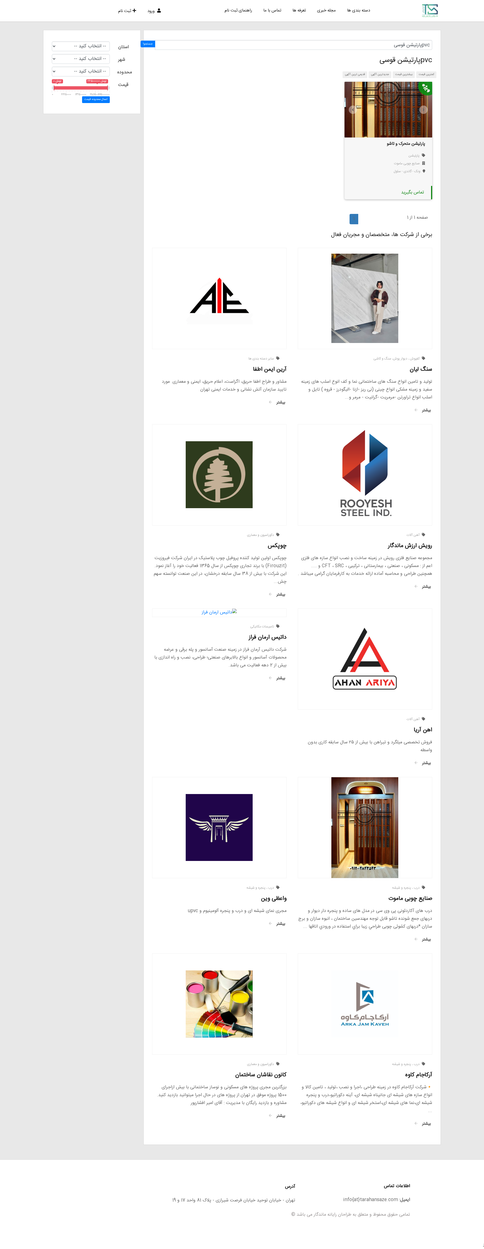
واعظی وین (274, 898)
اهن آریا (423, 730)
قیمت (123, 85)
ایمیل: (404, 1200)
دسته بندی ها (358, 10)
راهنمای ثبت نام (238, 10)
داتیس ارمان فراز (268, 637)
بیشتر (425, 410)
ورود (151, 11)
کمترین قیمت (426, 74)
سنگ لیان (421, 369)
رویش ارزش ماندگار (410, 545)
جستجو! (148, 44)
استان (123, 47)
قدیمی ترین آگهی (355, 74)
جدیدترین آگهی (380, 74)
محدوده (124, 72)
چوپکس (277, 545)
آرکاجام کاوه (418, 1075)
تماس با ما (272, 10)
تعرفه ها (299, 10)
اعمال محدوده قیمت (95, 99)
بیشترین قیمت (404, 74)
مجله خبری (326, 10)
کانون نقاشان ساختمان (261, 1075)
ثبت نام (124, 11)
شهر (121, 60)
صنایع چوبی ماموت (407, 163)
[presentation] (353, 110)
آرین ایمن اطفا (270, 369)
